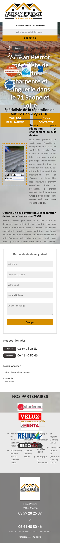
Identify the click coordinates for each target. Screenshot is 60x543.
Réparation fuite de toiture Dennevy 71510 (14, 456)
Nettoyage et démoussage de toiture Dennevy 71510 (40, 443)
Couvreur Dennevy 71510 (27, 453)
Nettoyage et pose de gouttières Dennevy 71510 (54, 455)
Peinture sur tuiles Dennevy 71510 (14, 440)
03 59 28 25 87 (30, 48)
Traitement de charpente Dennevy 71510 (27, 440)
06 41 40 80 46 (30, 55)
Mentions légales (30, 537)
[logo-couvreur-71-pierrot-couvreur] (23, 11)
